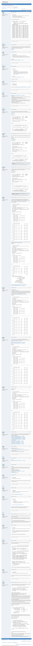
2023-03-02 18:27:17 (13, 44)
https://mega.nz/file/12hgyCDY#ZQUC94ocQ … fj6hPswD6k (18, 439)
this (12, 46)
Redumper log (13, 49)
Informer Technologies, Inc (28, 644)
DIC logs (12, 113)
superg (3, 487)
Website (3, 43)
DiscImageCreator (13, 40)
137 (18, 8)
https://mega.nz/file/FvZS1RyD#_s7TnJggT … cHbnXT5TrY (20, 284)
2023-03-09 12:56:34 (13, 93)
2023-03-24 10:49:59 (13, 582)
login (24, 9)
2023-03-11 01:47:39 (13, 337)
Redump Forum (5, 1)
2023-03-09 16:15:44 (13, 133)
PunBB (20, 644)
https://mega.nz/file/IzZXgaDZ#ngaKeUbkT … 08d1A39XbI (20, 294)
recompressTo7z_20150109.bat (14, 41)
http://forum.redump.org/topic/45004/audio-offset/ (17, 494)
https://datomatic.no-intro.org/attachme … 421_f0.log (17, 442)
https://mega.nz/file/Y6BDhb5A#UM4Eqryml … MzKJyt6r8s (18, 437)
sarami (3, 12)
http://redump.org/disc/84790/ (22, 201)
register (26, 9)
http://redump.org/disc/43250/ (14, 290)
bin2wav (23, 40)
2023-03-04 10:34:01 (13, 81)
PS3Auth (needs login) (27, 40)
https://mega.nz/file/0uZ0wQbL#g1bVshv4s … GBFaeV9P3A (18, 342)
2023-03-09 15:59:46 (13, 109)
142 (22, 8)
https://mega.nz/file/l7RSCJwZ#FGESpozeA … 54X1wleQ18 (18, 460)
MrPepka (3, 197)
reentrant (3, 540)
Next (24, 8)
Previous (5, 8)
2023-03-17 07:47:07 (13, 496)
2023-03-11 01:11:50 (13, 287)
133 (10, 8)
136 (16, 8)
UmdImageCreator (17, 40)
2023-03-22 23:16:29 (13, 540)
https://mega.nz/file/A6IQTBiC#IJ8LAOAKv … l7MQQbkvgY (18, 285)
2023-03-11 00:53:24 (13, 197)
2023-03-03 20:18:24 (13, 66)
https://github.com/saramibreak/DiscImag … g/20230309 (17, 95)
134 (12, 8)
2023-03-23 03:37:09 (13, 569)
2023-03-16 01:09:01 (13, 464)
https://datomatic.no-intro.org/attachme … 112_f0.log (17, 441)
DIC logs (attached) (13, 139)
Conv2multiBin (20, 40)
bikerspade (4, 44)
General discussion (9, 642)
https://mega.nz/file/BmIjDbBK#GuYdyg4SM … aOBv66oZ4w (18, 438)
